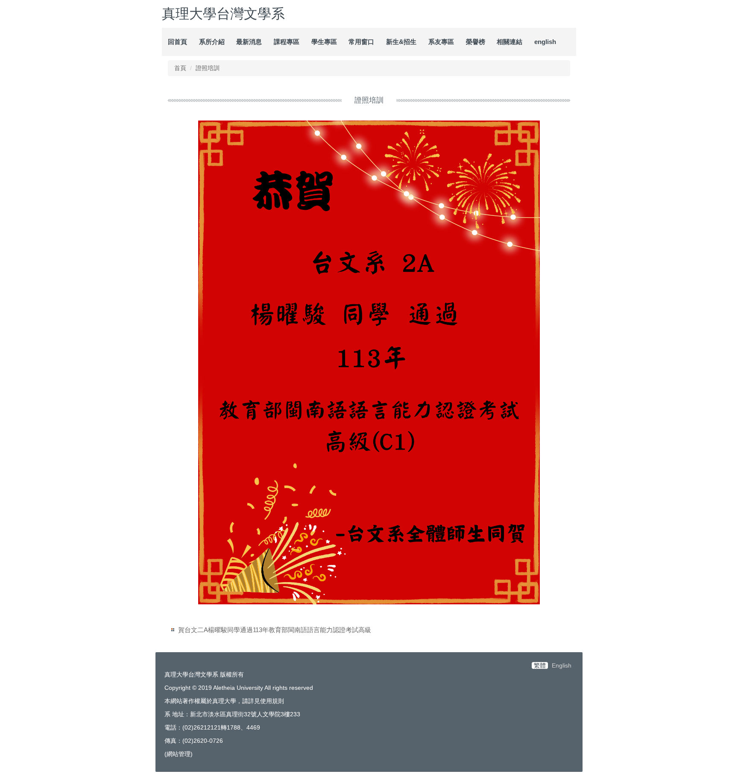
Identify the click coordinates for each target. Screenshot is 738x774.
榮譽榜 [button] (475, 41)
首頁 (180, 68)
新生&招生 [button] (401, 41)
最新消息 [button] (249, 41)
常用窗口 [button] (361, 41)
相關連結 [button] (509, 41)
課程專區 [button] (286, 41)
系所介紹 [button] (212, 41)
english (545, 41)
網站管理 (178, 753)
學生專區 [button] (324, 41)
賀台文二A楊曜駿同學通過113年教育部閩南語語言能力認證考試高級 (274, 629)
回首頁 (177, 41)
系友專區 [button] (441, 41)
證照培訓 (208, 68)
